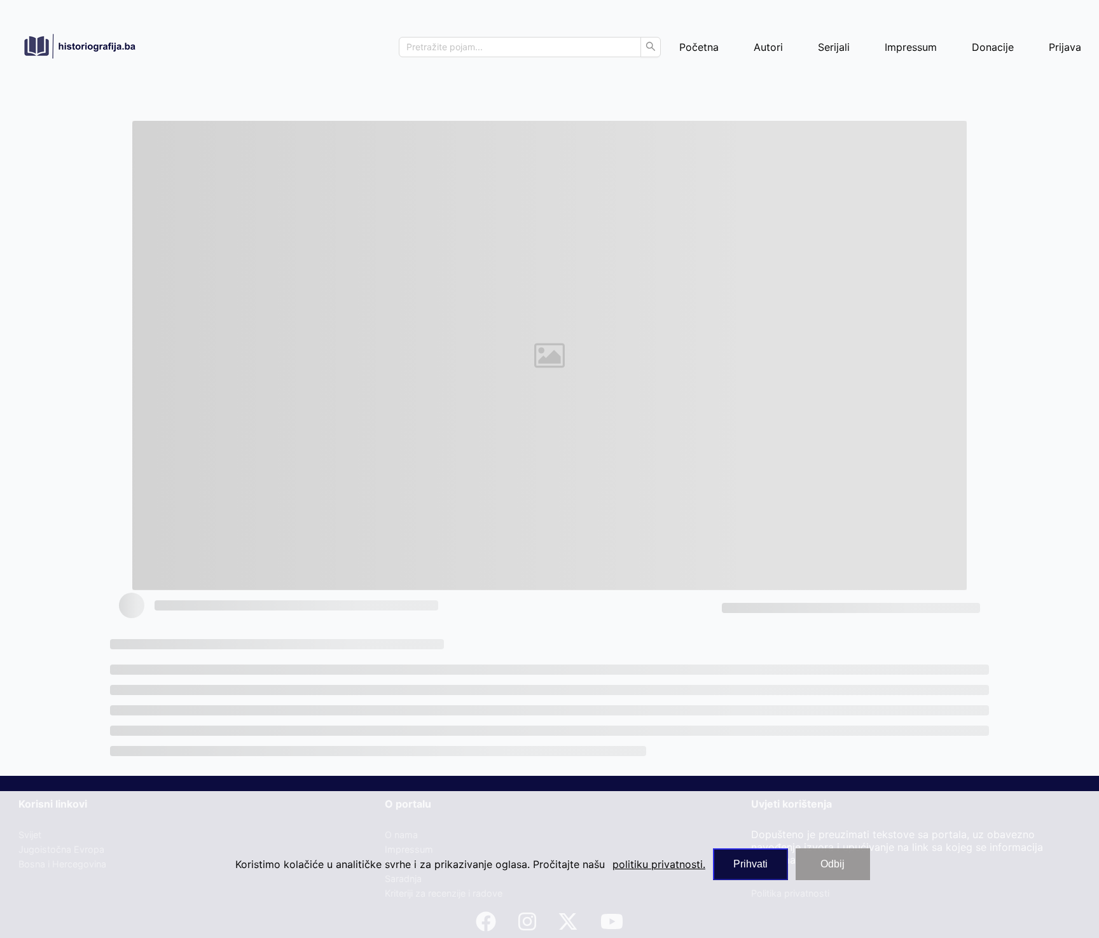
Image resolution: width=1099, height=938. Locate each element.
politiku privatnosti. (658, 864)
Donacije (993, 47)
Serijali (834, 47)
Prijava (1065, 47)
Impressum (911, 47)
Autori (768, 47)
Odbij (832, 864)
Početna (699, 47)
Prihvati (750, 864)
